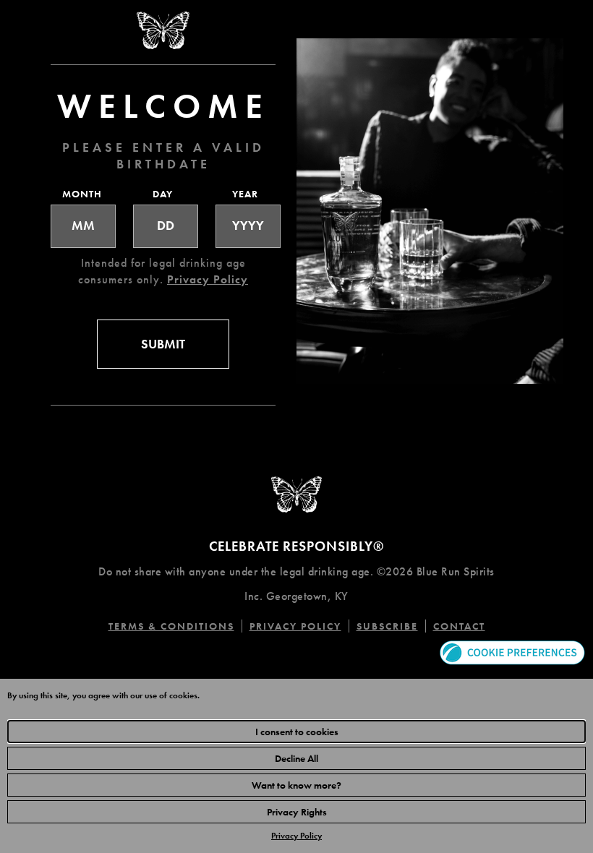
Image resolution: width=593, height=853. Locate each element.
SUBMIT (163, 343)
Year (245, 193)
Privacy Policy (296, 835)
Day (163, 193)
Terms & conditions (175, 626)
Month (80, 193)
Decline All (296, 758)
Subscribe (387, 626)
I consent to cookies (296, 731)
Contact (459, 626)
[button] (512, 650)
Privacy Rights (297, 811)
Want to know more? (296, 785)
